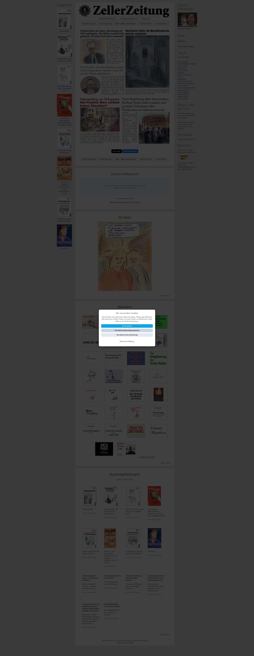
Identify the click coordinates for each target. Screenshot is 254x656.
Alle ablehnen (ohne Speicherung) (127, 335)
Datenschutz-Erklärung (127, 341)
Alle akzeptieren (127, 326)
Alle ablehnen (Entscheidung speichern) (127, 330)
